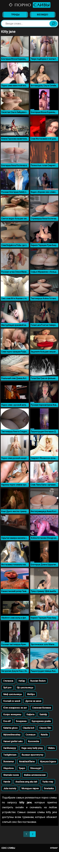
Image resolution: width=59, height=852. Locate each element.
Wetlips (31, 694)
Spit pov (7, 687)
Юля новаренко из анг (15, 707)
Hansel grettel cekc (13, 741)
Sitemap (54, 848)
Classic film (45, 728)
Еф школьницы (25, 687)
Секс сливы (8, 848)
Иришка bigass (48, 761)
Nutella (44, 734)
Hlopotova (8, 768)
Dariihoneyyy (9, 748)
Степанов (8, 680)
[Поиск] (53, 23)
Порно (31, 5)
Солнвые (31, 734)
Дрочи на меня (33, 701)
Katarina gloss (10, 728)
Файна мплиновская (35, 775)
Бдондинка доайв (41, 721)
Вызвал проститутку (32, 754)
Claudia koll (28, 728)
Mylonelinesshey (11, 734)
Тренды (15, 14)
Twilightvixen (9, 754)
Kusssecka (33, 741)
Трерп (22, 768)
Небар (21, 680)
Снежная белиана (41, 707)
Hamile (6, 781)
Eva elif (7, 721)
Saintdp (43, 714)
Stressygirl (35, 768)
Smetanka (49, 788)
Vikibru (51, 748)
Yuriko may (47, 781)
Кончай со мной (11, 701)
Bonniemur (8, 761)
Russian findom (38, 680)
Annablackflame (27, 761)
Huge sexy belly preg (32, 748)
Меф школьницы (12, 694)
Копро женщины (12, 714)
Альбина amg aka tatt (26, 781)
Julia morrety (9, 788)
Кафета (30, 714)
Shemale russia (11, 775)
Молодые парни (30, 788)
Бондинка (21, 721)
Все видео (42, 14)
